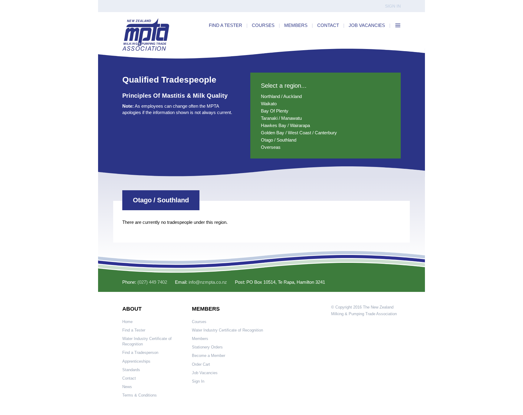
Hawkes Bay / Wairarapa (285, 125)
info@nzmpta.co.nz (208, 282)
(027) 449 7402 (152, 282)
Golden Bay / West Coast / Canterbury (299, 132)
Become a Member (208, 355)
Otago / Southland (278, 139)
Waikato (269, 103)
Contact (129, 378)
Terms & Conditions (139, 395)
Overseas (271, 147)
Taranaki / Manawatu (281, 118)
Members (200, 338)
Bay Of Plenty (274, 110)
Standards (131, 370)
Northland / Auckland (281, 96)
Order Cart (201, 364)
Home (127, 321)
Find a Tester (133, 330)
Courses (199, 321)
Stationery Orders (207, 347)
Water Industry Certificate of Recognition (147, 341)
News (127, 386)
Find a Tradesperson (140, 352)
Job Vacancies (205, 373)
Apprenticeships (136, 361)
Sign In (393, 6)
